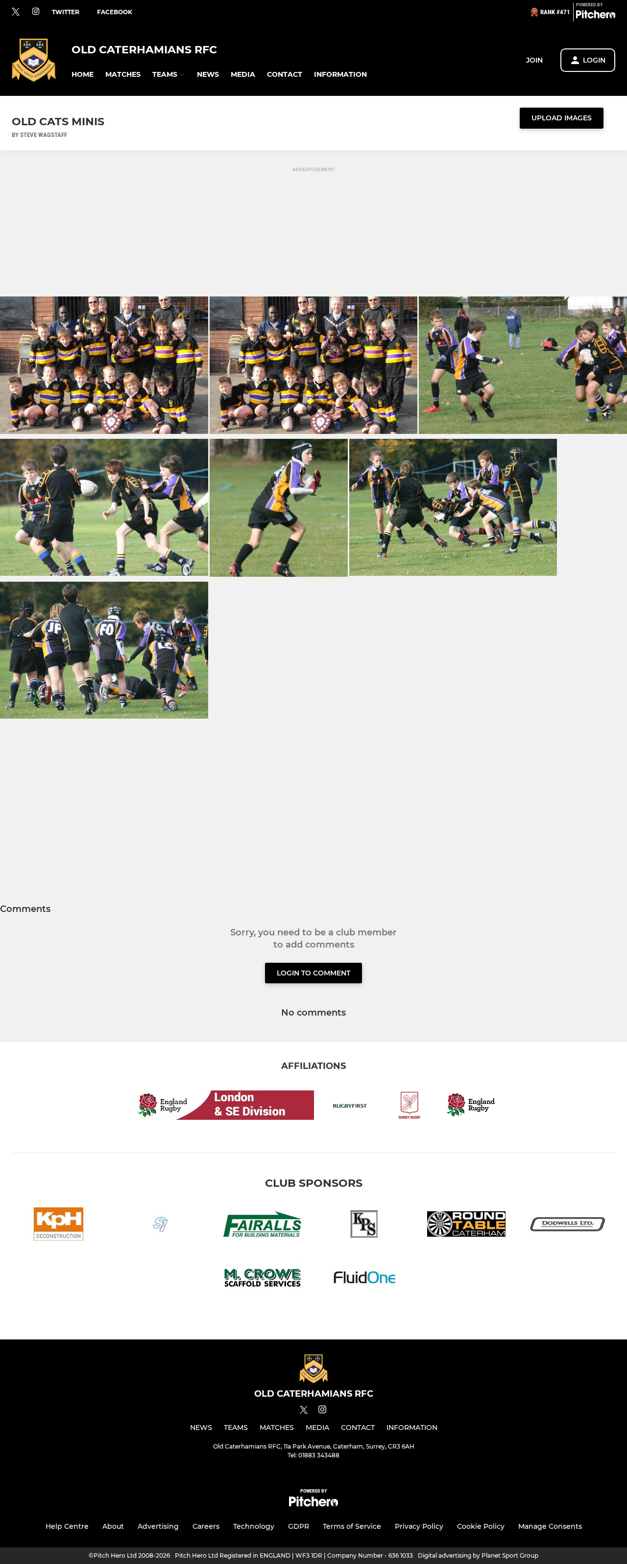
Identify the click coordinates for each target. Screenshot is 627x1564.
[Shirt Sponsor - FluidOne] (364, 1280)
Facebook (114, 12)
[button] (82, 74)
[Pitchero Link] (595, 16)
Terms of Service (352, 1526)
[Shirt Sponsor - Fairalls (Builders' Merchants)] (262, 1225)
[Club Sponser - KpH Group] (59, 1225)
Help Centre (67, 1526)
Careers (206, 1526)
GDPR (298, 1526)
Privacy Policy (419, 1526)
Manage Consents (550, 1526)
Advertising (158, 1526)
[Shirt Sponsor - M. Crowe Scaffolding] (262, 1280)
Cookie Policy (481, 1526)
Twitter (65, 12)
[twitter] (16, 12)
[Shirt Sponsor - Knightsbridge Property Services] (364, 1225)
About (113, 1526)
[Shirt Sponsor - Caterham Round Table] (466, 1225)
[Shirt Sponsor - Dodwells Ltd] (568, 1225)
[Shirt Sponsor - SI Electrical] (160, 1225)
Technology (253, 1526)
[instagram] (35, 12)
